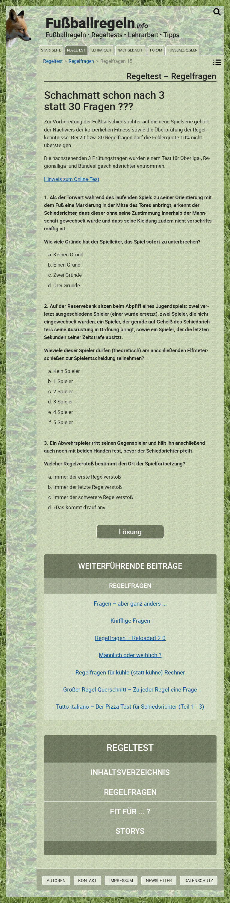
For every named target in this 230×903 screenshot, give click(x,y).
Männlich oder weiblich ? (130, 655)
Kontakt (87, 880)
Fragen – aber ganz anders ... (130, 603)
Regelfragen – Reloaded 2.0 (130, 638)
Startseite (51, 50)
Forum (156, 50)
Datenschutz (198, 880)
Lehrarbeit (101, 50)
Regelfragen (81, 61)
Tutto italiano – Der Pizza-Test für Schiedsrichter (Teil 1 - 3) (130, 706)
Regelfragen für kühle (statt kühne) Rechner (130, 672)
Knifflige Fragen (130, 620)
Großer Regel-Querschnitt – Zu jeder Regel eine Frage (130, 689)
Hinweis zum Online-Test (71, 179)
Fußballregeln (183, 50)
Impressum (121, 880)
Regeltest (76, 50)
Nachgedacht (130, 50)
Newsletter (159, 880)
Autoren (56, 880)
